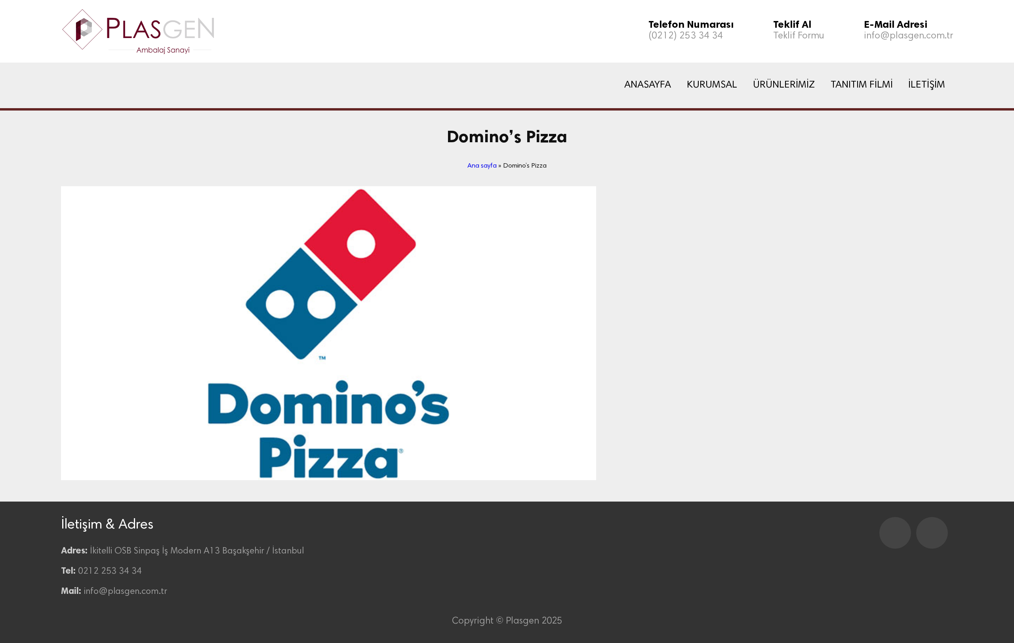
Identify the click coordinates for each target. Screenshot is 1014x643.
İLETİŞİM (926, 85)
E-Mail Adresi (895, 24)
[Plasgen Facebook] (895, 533)
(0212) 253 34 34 (685, 36)
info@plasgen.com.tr (908, 36)
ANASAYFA (647, 85)
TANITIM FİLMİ (862, 85)
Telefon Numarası (691, 24)
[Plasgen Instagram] (932, 533)
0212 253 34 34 (110, 571)
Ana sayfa (482, 166)
